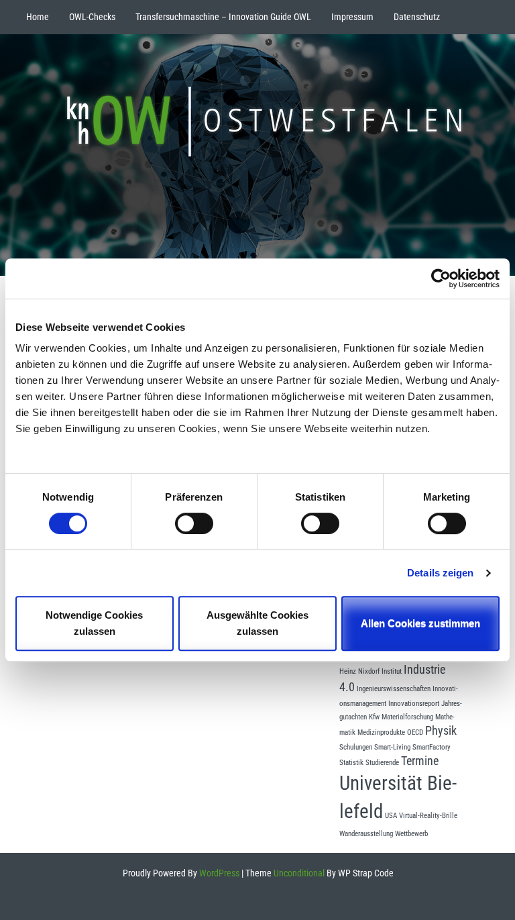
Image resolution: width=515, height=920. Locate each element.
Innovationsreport (413, 703)
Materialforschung (407, 717)
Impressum (352, 16)
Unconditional (298, 873)
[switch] (194, 523)
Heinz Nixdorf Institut (370, 671)
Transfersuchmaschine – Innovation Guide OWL (223, 16)
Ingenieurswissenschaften (394, 688)
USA (391, 815)
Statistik (351, 762)
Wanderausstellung (366, 833)
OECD (415, 732)
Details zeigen (440, 572)
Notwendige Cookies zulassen (94, 623)
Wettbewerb (411, 833)
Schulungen (355, 747)
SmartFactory (431, 747)
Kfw (374, 717)
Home (37, 16)
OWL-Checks (92, 16)
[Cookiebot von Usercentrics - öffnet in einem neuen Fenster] (441, 278)
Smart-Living (392, 747)
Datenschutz (417, 16)
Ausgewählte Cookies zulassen (257, 623)
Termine (420, 761)
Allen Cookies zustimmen (420, 623)
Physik (441, 730)
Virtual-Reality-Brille (428, 815)
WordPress (218, 873)
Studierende (382, 762)
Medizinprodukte (381, 732)
